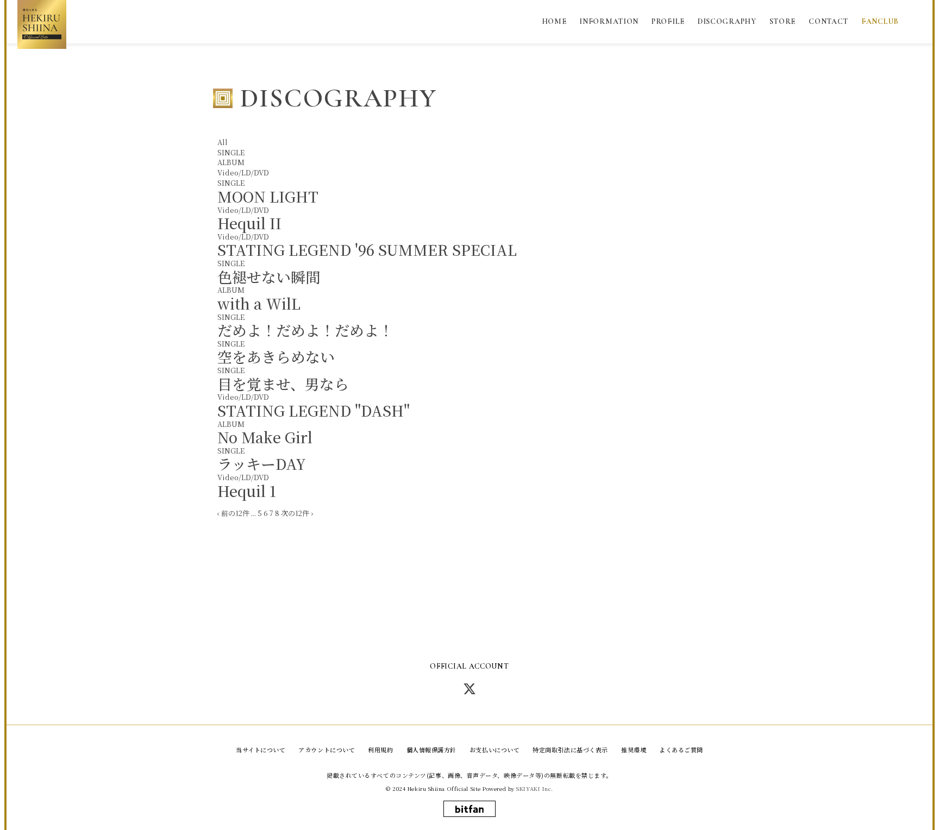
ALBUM (231, 162)
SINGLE (231, 152)
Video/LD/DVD (243, 172)
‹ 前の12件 (233, 513)
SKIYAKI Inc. (534, 789)
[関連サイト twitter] (469, 688)
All (222, 142)
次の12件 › (297, 513)
